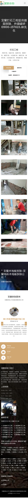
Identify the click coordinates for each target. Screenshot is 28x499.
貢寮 (25, 461)
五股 (4, 470)
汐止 (19, 459)
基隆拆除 (20, 441)
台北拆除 (7, 441)
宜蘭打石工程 (15, 421)
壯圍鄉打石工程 (8, 428)
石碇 (4, 461)
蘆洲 (23, 468)
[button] (2, 324)
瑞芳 (9, 461)
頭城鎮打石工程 (7, 426)
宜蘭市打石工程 (6, 421)
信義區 (15, 450)
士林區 (21, 450)
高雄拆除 (3, 476)
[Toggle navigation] (25, 3)
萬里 (4, 459)
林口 (18, 468)
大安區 (3, 450)
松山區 (22, 447)
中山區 (16, 447)
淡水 (15, 470)
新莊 (7, 468)
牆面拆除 (19, 68)
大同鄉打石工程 (7, 432)
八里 (9, 470)
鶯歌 (22, 465)
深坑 (24, 459)
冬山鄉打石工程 (8, 434)
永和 (20, 463)
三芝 (20, 470)
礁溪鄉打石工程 (20, 426)
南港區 (15, 452)
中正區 (4, 447)
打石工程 (8, 68)
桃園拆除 (7, 443)
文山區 (21, 452)
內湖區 (8, 452)
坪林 (9, 463)
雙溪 (20, 461)
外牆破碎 (14, 71)
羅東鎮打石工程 (8, 430)
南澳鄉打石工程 (7, 437)
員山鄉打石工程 (20, 428)
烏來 (15, 463)
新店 (4, 463)
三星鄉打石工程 (20, 430)
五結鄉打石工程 (20, 432)
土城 (6, 465)
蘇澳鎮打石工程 (20, 434)
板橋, (14, 459)
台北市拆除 (13, 441)
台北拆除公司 (5, 480)
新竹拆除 (12, 443)
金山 (9, 459)
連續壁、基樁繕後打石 (14, 75)
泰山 (13, 468)
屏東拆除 (10, 476)
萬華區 (9, 450)
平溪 (14, 461)
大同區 (10, 447)
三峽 (12, 465)
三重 (2, 468)
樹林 (17, 465)
